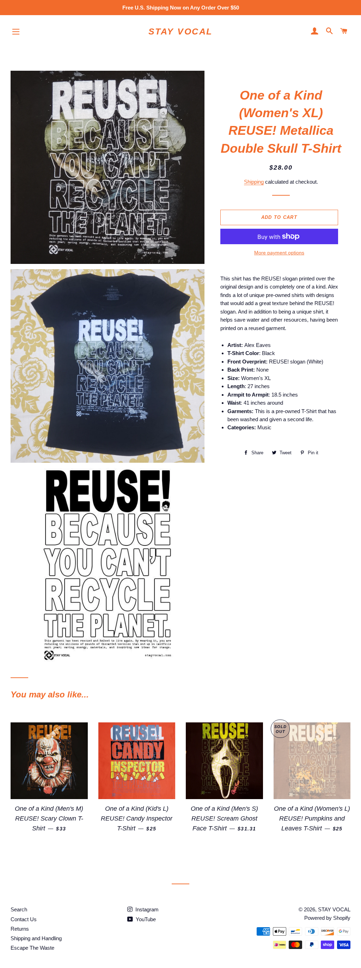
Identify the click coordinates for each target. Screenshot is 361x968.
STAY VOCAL (180, 31)
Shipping (254, 182)
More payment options (279, 252)
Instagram (146, 909)
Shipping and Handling (36, 938)
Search (19, 909)
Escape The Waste (32, 948)
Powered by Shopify (327, 918)
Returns (20, 929)
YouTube (145, 919)
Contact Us (24, 919)
